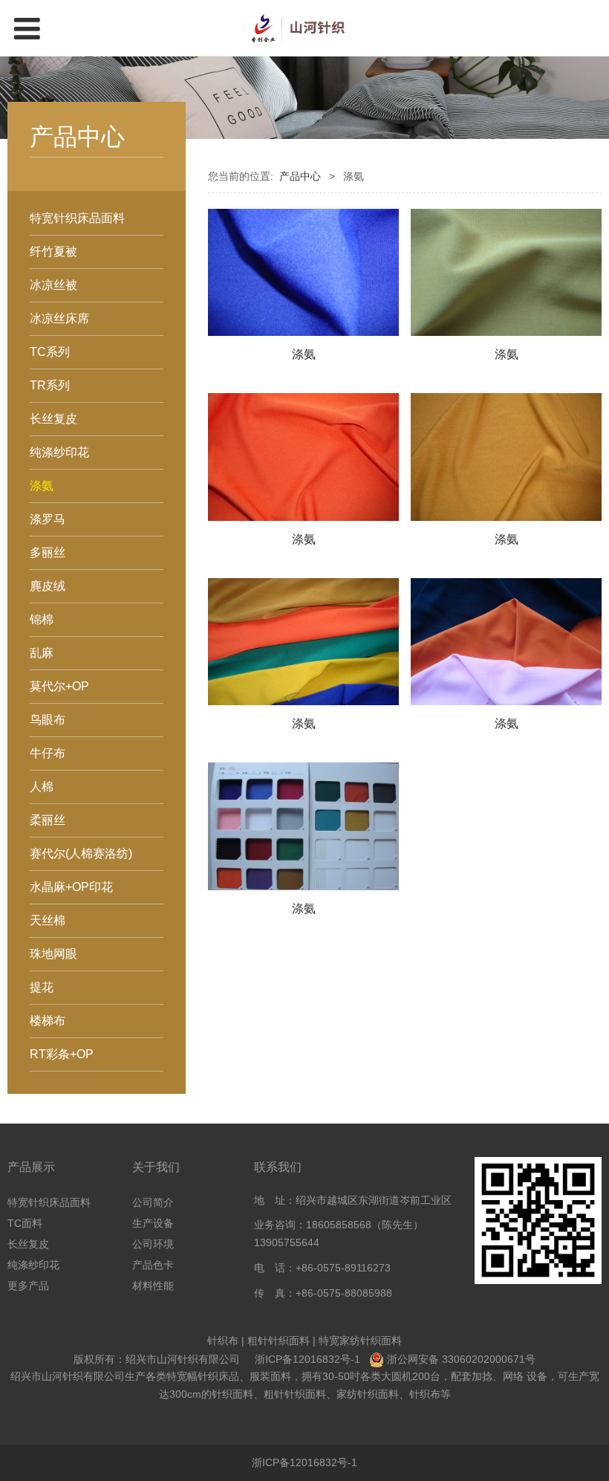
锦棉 (41, 619)
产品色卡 (153, 1265)
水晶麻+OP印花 (71, 887)
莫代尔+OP (59, 686)
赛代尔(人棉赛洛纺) (81, 853)
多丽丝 (47, 552)
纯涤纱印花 (59, 452)
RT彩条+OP (62, 1054)
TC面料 (24, 1223)
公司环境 (153, 1244)
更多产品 (28, 1286)
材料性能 (153, 1286)
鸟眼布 (47, 719)
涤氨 (41, 485)
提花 (41, 987)
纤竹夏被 (53, 251)
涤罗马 (47, 519)
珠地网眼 (53, 953)
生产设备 (153, 1223)
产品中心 (300, 176)
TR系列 (50, 385)
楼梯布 (47, 1020)
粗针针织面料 (278, 1340)
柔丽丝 (47, 820)
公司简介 (153, 1202)
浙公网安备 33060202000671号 (461, 1359)
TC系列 (50, 352)
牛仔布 (47, 753)
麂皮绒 (47, 586)
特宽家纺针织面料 (360, 1340)
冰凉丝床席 (59, 318)
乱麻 (41, 652)
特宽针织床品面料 (77, 218)
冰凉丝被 (53, 285)
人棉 (41, 786)
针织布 (222, 1340)
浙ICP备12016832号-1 (307, 1359)
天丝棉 (47, 920)
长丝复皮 (53, 418)
